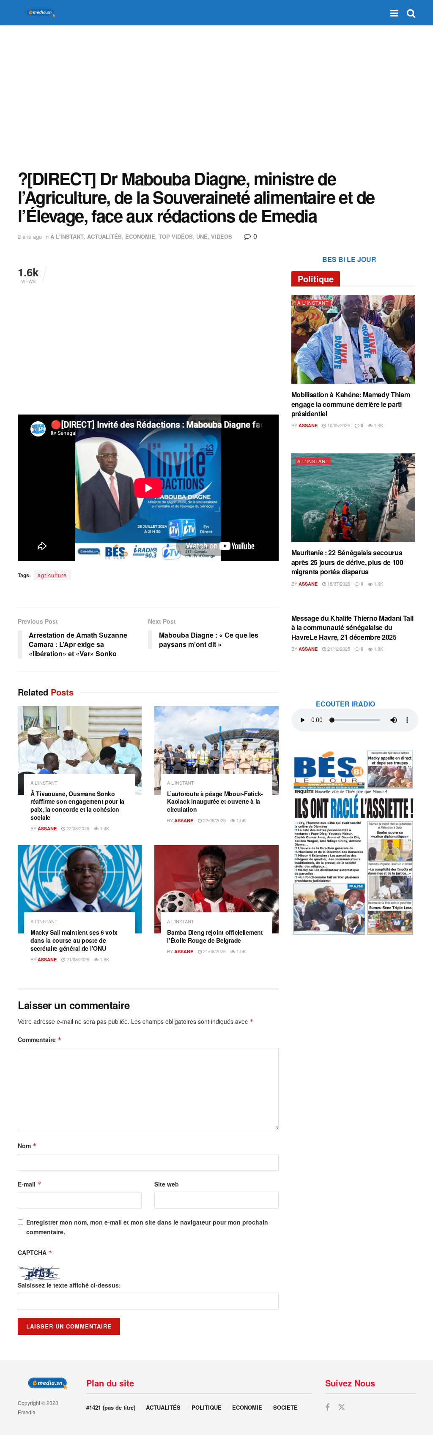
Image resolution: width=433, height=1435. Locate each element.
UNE (202, 236)
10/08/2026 (338, 425)
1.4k (104, 828)
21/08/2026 (77, 959)
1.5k (240, 820)
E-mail (29, 1184)
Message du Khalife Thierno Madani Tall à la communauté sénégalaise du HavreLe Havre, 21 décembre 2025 (352, 627)
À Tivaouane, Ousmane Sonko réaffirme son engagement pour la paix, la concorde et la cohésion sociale (77, 805)
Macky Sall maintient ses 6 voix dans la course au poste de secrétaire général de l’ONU (73, 940)
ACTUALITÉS (104, 236)
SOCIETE (285, 1407)
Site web (166, 1184)
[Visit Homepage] (39, 13)
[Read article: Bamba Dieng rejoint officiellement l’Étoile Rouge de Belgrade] (216, 889)
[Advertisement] (216, 97)
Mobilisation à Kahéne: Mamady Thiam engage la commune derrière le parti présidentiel (350, 404)
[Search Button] (411, 12)
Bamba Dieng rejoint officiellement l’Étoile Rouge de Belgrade (215, 936)
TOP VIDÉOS (176, 236)
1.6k (378, 583)
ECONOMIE (140, 236)
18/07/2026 (338, 583)
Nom (27, 1145)
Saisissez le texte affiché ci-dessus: (69, 1285)
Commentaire (40, 1039)
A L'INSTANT (67, 236)
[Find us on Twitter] (341, 1407)
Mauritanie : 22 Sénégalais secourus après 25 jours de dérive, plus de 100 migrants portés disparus (347, 562)
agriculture (52, 574)
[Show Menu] (394, 12)
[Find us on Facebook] (327, 1407)
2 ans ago (30, 236)
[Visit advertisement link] (353, 842)
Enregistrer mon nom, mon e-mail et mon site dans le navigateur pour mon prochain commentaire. (147, 1227)
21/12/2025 (338, 648)
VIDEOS (221, 236)
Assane (47, 828)
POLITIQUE (207, 1407)
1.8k (104, 959)
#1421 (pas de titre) (110, 1407)
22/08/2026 (77, 828)
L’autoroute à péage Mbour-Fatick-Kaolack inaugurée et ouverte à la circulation (215, 801)
